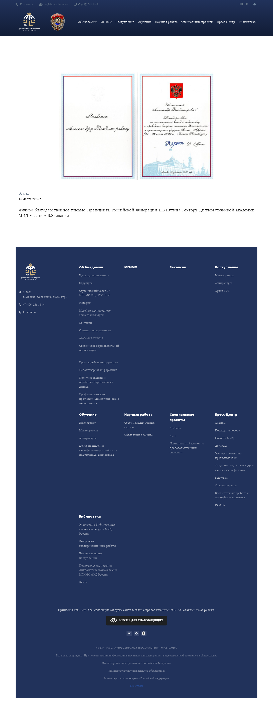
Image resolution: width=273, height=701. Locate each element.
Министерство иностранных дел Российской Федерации (136, 663)
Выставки (221, 478)
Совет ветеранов (226, 485)
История (85, 303)
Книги (83, 582)
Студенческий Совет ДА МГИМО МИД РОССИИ (94, 293)
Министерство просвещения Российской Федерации (136, 678)
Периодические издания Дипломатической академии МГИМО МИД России (98, 570)
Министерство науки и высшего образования (137, 670)
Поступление (124, 22)
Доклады (175, 428)
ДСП (173, 436)
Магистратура (224, 275)
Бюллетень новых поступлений (90, 555)
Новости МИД (224, 438)
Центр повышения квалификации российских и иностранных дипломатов (98, 450)
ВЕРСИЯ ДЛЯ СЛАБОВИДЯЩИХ (141, 620)
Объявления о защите (138, 435)
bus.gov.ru (136, 686)
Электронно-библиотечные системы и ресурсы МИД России (97, 529)
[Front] (31, 271)
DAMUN (220, 505)
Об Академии (87, 22)
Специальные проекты (197, 22)
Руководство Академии (94, 275)
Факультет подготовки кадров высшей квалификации (234, 467)
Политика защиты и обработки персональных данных (96, 382)
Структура (86, 283)
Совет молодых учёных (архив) (139, 425)
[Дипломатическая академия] (29, 21)
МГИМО (106, 22)
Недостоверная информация (98, 370)
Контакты (26, 4)
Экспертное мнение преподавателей (228, 455)
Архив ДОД (222, 291)
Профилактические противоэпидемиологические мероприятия (99, 398)
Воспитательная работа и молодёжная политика (232, 495)
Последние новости (228, 430)
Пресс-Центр (226, 22)
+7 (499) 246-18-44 (88, 4)
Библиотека (247, 22)
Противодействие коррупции (98, 362)
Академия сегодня (91, 338)
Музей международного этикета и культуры (95, 313)
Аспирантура (223, 283)
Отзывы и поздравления (95, 330)
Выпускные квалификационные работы (97, 543)
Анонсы (220, 423)
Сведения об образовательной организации (99, 348)
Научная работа (166, 22)
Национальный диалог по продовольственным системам (187, 447)
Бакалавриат (87, 423)
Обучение (144, 22)
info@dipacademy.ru (55, 4)
